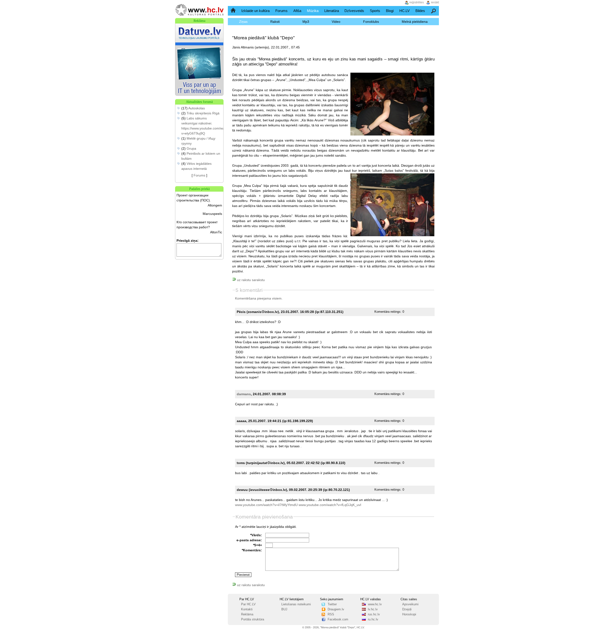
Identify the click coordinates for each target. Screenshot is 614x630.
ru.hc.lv (373, 619)
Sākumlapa (233, 11)
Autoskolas (196, 108)
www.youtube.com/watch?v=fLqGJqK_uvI (330, 505)
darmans (244, 394)
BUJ (284, 609)
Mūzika (313, 11)
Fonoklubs (371, 22)
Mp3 (305, 22)
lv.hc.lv (373, 609)
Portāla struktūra (252, 619)
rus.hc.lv (374, 614)
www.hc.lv (375, 604)
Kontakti (247, 609)
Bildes (420, 11)
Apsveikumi (410, 604)
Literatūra (331, 11)
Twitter (332, 604)
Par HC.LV (248, 604)
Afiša (297, 11)
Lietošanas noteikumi (296, 604)
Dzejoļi (407, 609)
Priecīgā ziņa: (188, 240)
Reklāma (247, 614)
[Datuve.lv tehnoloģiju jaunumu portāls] (199, 94)
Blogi (390, 11)
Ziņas (243, 22)
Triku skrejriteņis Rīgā (203, 113)
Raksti (275, 22)
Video (336, 22)
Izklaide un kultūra (255, 11)
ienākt (435, 2)
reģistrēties (416, 2)
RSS (331, 614)
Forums (281, 11)
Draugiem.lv (336, 609)
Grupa (191, 148)
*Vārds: (256, 535)
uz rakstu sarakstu (250, 280)
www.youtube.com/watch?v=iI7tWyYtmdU (266, 505)
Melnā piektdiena (415, 22)
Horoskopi (409, 614)
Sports (375, 11)
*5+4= (257, 545)
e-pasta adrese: (249, 540)
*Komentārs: (252, 550)
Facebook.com (338, 619)
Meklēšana (434, 11)
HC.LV (404, 11)
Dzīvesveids (354, 11)
